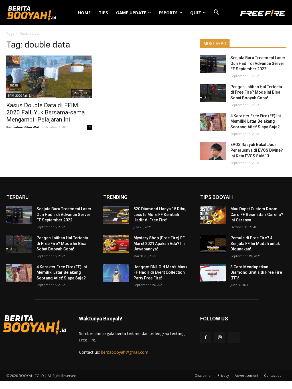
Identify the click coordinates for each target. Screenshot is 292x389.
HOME (84, 12)
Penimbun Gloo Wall (23, 127)
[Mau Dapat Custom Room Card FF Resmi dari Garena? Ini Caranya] (213, 215)
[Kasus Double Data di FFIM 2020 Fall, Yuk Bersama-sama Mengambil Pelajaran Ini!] (49, 76)
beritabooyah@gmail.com (124, 352)
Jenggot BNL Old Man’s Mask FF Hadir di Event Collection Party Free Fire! (160, 272)
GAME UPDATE (131, 12)
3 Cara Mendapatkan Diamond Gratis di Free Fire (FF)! (256, 272)
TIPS (103, 12)
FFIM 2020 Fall (18, 96)
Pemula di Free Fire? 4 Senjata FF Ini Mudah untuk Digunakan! (255, 243)
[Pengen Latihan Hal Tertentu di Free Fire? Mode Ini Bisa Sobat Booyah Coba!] (213, 93)
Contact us (272, 375)
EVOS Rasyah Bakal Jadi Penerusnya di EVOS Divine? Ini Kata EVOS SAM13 (256, 150)
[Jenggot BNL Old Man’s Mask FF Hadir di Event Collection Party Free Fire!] (116, 273)
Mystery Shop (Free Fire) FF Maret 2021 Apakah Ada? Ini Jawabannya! (159, 243)
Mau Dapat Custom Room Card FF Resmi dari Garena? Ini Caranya (256, 214)
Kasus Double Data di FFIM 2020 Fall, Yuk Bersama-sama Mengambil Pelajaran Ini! (45, 112)
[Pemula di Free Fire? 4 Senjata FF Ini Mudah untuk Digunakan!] (213, 244)
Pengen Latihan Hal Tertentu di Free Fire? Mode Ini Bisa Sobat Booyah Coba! (256, 92)
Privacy (223, 375)
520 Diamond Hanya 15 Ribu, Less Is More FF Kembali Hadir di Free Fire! (159, 214)
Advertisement (246, 375)
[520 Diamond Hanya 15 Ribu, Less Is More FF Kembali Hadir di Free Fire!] (116, 215)
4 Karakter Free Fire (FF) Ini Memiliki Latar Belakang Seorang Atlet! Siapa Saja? (255, 121)
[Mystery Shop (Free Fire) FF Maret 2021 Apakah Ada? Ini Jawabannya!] (116, 244)
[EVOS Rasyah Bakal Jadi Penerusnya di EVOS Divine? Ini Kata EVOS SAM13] (213, 151)
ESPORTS (168, 12)
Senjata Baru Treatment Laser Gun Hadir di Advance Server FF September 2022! (257, 63)
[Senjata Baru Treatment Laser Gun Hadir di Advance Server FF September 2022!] (213, 64)
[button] (216, 12)
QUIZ (195, 12)
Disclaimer (203, 375)
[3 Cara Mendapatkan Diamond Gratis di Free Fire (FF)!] (213, 273)
